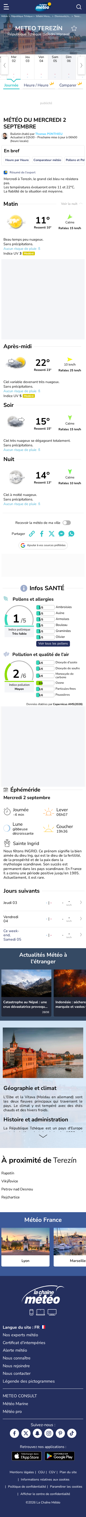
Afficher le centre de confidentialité (45, 1494)
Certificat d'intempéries (24, 1342)
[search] (79, 7)
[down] (43, 1136)
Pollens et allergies (33, 599)
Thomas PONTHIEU (49, 134)
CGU (41, 1472)
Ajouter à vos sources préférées (46, 545)
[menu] (7, 7)
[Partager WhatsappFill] (71, 534)
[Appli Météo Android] (60, 1456)
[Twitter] (26, 1433)
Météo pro (12, 1411)
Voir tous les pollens (53, 643)
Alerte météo (15, 1350)
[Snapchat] (37, 1433)
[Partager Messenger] (61, 534)
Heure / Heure (36, 85)
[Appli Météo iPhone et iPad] (27, 1456)
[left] (4, 65)
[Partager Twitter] (52, 534)
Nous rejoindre (16, 1366)
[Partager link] (32, 534)
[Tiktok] (71, 1433)
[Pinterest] (60, 1433)
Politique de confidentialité (27, 1486)
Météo (4, 16)
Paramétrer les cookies (66, 1487)
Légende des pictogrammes (29, 1381)
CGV (52, 1472)
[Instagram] (48, 1433)
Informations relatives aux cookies (45, 1479)
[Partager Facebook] (42, 534)
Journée (11, 85)
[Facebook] (14, 1433)
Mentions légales (22, 1472)
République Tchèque (22, 16)
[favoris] (74, 28)
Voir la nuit (69, 204)
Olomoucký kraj (63, 16)
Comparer (68, 85)
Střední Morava (44, 16)
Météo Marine (15, 1403)
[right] (81, 65)
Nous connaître (17, 1358)
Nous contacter (17, 1373)
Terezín (77, 16)
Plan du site (68, 1472)
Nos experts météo (20, 1335)
